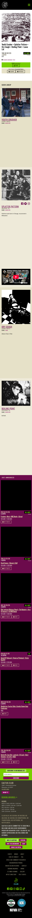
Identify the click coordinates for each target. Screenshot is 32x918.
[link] (16, 495)
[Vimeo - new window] (17, 889)
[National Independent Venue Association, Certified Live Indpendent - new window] (11, 903)
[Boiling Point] (16, 381)
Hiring (22, 869)
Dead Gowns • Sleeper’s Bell (9, 563)
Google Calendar (7, 59)
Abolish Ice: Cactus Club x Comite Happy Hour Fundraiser (14, 707)
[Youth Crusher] (16, 89)
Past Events (22, 874)
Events (10, 854)
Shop (23, 844)
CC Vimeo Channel (12, 872)
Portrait (21, 71)
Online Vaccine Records (12, 866)
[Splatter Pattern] (16, 170)
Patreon (23, 840)
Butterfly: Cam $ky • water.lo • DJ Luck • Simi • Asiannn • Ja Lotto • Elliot (15, 755)
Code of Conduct (14, 857)
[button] (29, 5)
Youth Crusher (9, 119)
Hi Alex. (23, 894)
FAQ (22, 857)
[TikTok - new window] (23, 889)
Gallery (22, 872)
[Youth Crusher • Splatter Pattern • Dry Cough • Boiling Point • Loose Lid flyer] (16, 14)
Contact (24, 866)
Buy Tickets (7, 522)
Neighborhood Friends (16, 863)
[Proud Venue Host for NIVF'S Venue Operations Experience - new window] (22, 903)
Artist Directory (11, 874)
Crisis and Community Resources (16, 860)
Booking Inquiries (9, 797)
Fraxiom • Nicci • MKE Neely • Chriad (11, 516)
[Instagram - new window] (28, 203)
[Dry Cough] (16, 290)
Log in (23, 895)
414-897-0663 (5, 789)
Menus (16, 854)
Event (16, 66)
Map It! (6, 792)
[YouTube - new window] (20, 889)
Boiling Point (8, 408)
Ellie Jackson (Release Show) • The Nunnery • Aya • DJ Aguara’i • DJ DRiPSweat (16, 610)
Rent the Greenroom (13, 844)
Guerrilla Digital (18, 894)
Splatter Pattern (10, 206)
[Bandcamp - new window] (25, 203)
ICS (14, 59)
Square (12, 71)
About (22, 854)
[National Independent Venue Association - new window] (16, 910)
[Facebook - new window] (22, 203)
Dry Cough (7, 326)
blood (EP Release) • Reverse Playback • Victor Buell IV (15, 659)
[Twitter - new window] (11, 889)
